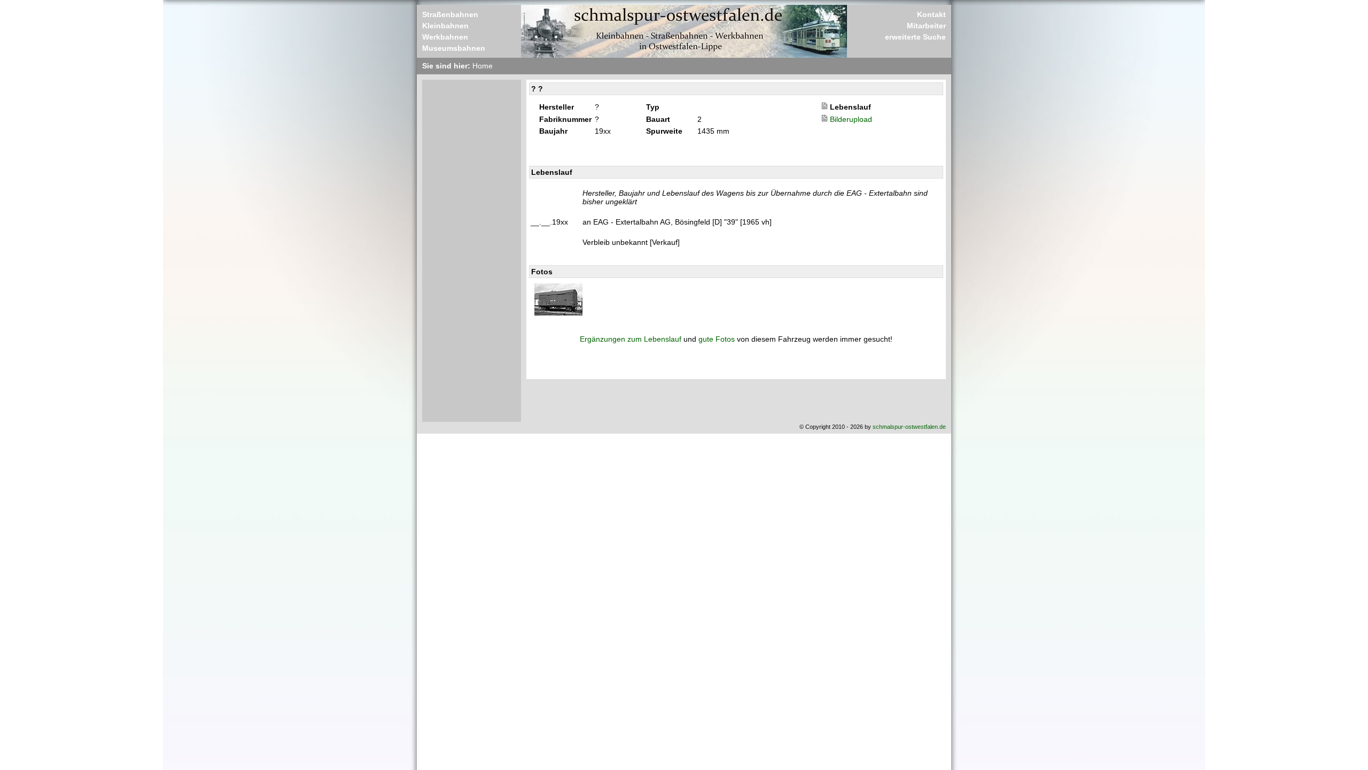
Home (482, 65)
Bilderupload (851, 119)
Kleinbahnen (445, 25)
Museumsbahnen (453, 48)
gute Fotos (716, 339)
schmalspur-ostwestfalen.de (909, 427)
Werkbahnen (445, 37)
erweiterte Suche (915, 37)
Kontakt (931, 14)
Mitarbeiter (926, 25)
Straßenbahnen (450, 14)
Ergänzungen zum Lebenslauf (630, 339)
